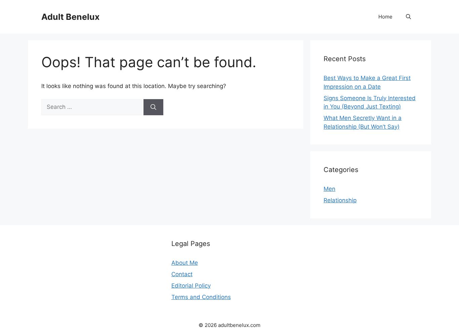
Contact (182, 274)
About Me (184, 262)
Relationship (340, 200)
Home (385, 16)
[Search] (153, 107)
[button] (408, 17)
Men (329, 188)
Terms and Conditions (201, 297)
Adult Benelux (70, 17)
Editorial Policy (191, 285)
